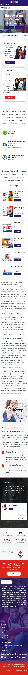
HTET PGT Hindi (19, 239)
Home (3, 627)
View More (18, 200)
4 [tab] (17, 521)
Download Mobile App (8, 4)
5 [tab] (20, 521)
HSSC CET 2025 (19, 267)
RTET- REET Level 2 (19, 224)
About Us (4, 630)
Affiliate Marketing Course (19, 192)
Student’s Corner (6, 638)
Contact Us (5, 647)
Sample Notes (7, 642)
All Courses (5, 632)
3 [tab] (14, 521)
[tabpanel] (14, 511)
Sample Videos (7, 640)
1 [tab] (8, 521)
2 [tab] (11, 521)
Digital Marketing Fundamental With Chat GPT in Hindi (19, 209)
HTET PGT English (19, 253)
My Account (5, 650)
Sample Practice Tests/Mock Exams (13, 645)
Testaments (5, 635)
